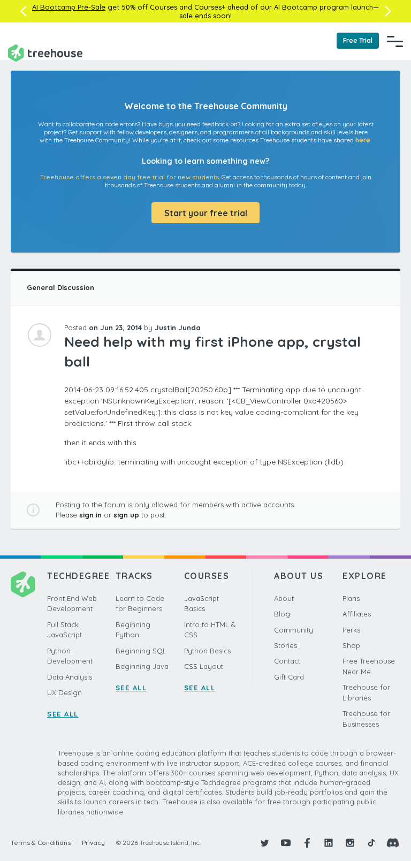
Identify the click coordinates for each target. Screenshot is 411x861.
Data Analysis (69, 677)
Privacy (93, 843)
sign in (90, 514)
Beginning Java (142, 666)
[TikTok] (371, 842)
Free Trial (357, 40)
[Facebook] (307, 842)
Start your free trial (205, 213)
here (362, 140)
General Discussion (60, 287)
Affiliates (356, 613)
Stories (285, 645)
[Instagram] (349, 842)
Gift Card (289, 677)
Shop (351, 645)
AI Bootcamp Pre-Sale (68, 7)
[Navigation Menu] (395, 41)
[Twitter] (264, 842)
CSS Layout (203, 666)
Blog (282, 613)
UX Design (64, 692)
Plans (351, 598)
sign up (126, 514)
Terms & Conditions (41, 843)
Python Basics (207, 650)
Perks (351, 630)
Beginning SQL (141, 650)
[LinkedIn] (328, 842)
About (284, 598)
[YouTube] (285, 842)
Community (293, 630)
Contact (287, 661)
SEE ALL (63, 714)
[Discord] (392, 842)
